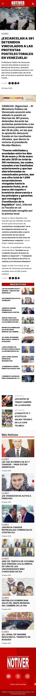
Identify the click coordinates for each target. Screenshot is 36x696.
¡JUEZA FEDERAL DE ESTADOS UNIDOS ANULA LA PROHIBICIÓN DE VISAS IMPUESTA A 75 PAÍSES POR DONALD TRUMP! (11, 351)
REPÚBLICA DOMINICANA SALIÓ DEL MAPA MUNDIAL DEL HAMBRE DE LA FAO (16, 603)
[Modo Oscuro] (33, 3)
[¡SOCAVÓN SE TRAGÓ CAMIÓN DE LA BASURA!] (7, 401)
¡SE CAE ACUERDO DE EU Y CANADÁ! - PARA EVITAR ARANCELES (11, 291)
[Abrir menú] (3, 3)
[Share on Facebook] (12, 83)
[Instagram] (27, 676)
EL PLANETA (4, 33)
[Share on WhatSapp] (18, 83)
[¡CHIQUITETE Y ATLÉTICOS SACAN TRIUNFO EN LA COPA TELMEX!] (7, 418)
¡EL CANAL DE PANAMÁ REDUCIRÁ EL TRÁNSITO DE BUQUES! (10, 339)
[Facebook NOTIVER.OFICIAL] (8, 676)
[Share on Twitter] (9, 83)
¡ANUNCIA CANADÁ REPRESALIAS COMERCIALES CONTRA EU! (17, 530)
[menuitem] (18, 684)
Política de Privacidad (18, 684)
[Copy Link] (15, 83)
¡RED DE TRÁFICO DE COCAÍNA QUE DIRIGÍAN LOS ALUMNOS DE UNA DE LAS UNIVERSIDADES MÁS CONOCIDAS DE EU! (11, 322)
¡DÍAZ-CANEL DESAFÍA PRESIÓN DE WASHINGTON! (10, 359)
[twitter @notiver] (18, 676)
